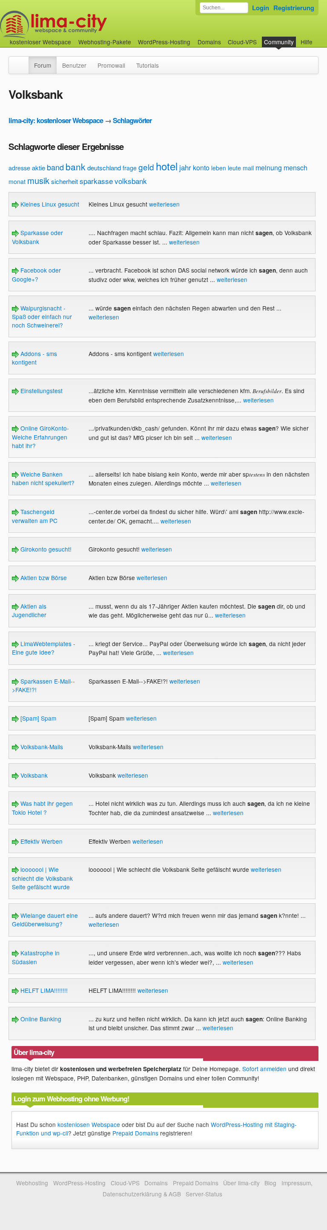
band (55, 166)
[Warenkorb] (319, 38)
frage (130, 168)
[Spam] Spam (37, 718)
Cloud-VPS (242, 41)
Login (260, 7)
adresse (19, 168)
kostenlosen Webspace (88, 1124)
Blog (270, 1182)
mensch (295, 167)
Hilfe (307, 41)
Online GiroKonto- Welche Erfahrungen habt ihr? (40, 437)
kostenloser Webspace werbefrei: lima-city (85, 24)
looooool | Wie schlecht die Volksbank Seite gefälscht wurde (42, 878)
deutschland (104, 167)
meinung (268, 167)
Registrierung (293, 7)
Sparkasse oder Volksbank (37, 236)
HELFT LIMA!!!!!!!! (43, 990)
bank (76, 166)
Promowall (111, 65)
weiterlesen (164, 204)
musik (38, 180)
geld (146, 166)
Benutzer (74, 65)
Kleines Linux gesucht (49, 204)
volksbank (131, 180)
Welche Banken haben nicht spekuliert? (43, 478)
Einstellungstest (41, 390)
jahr (185, 167)
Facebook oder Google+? (36, 274)
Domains (209, 41)
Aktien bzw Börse (43, 577)
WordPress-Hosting (164, 41)
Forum (42, 65)
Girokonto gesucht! (45, 549)
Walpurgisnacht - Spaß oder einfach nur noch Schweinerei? (42, 317)
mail (248, 168)
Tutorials (147, 65)
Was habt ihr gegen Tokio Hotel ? (42, 807)
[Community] (23, 61)
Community (279, 41)
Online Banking (40, 1018)
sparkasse (96, 180)
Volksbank (33, 775)
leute (234, 168)
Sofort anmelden (264, 1068)
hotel (167, 165)
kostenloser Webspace (40, 41)
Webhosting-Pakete (104, 41)
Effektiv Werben (41, 841)
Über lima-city (241, 1182)
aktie (38, 167)
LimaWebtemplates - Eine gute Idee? (43, 647)
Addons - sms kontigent (34, 357)
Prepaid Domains (135, 1133)
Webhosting (32, 1182)
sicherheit (64, 181)
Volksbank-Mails (41, 746)
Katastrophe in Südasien (36, 957)
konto (201, 167)
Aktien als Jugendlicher (29, 610)
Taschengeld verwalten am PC (34, 515)
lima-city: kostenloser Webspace (56, 120)
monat (17, 181)
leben (218, 168)
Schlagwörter (132, 120)
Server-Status (204, 1194)
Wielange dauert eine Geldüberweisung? (45, 919)
